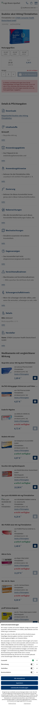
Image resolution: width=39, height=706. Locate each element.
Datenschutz (12, 703)
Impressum (27, 703)
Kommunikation (6, 672)
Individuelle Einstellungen (19, 688)
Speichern (19, 683)
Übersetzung (5, 664)
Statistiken (4, 668)
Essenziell (4, 660)
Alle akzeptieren (19, 678)
